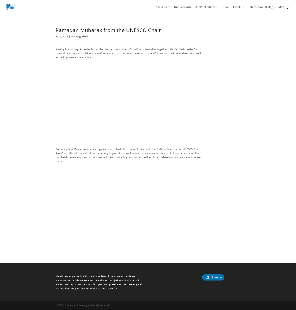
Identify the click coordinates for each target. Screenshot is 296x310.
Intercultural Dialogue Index (266, 7)
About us (161, 7)
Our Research (182, 7)
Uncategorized (79, 36)
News (226, 7)
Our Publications (205, 7)
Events (237, 7)
